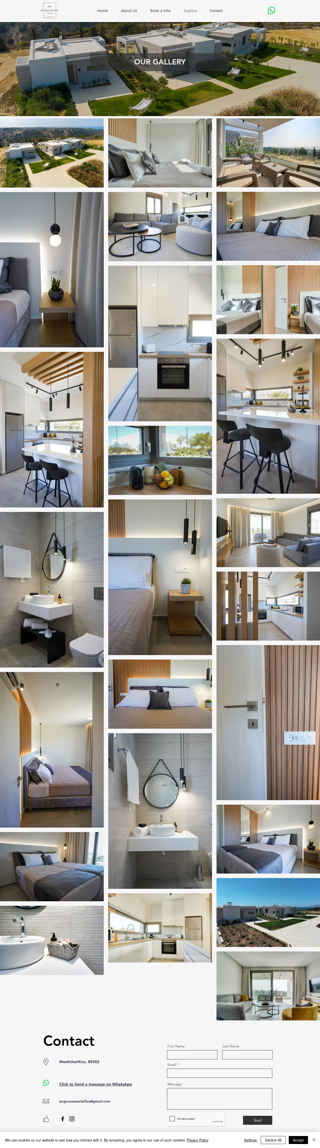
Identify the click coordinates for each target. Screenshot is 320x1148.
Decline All (273, 1140)
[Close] (314, 1140)
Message (175, 1084)
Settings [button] (250, 1140)
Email (172, 1064)
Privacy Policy (197, 1140)
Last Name (230, 1046)
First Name (176, 1046)
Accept (298, 1140)
